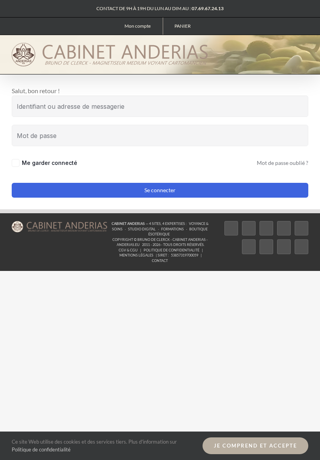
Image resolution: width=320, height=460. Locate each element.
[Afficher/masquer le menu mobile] (305, 48)
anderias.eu (128, 244)
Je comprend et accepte (255, 445)
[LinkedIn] (266, 246)
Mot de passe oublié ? (282, 162)
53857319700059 (184, 255)
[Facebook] (231, 228)
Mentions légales (136, 255)
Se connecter (160, 190)
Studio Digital (142, 229)
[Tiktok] (284, 228)
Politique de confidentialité (171, 250)
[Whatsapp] (284, 246)
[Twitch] (301, 228)
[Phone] (301, 246)
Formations (172, 229)
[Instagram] (266, 228)
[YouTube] (249, 246)
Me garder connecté (49, 162)
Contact (160, 260)
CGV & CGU (128, 250)
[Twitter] (249, 228)
